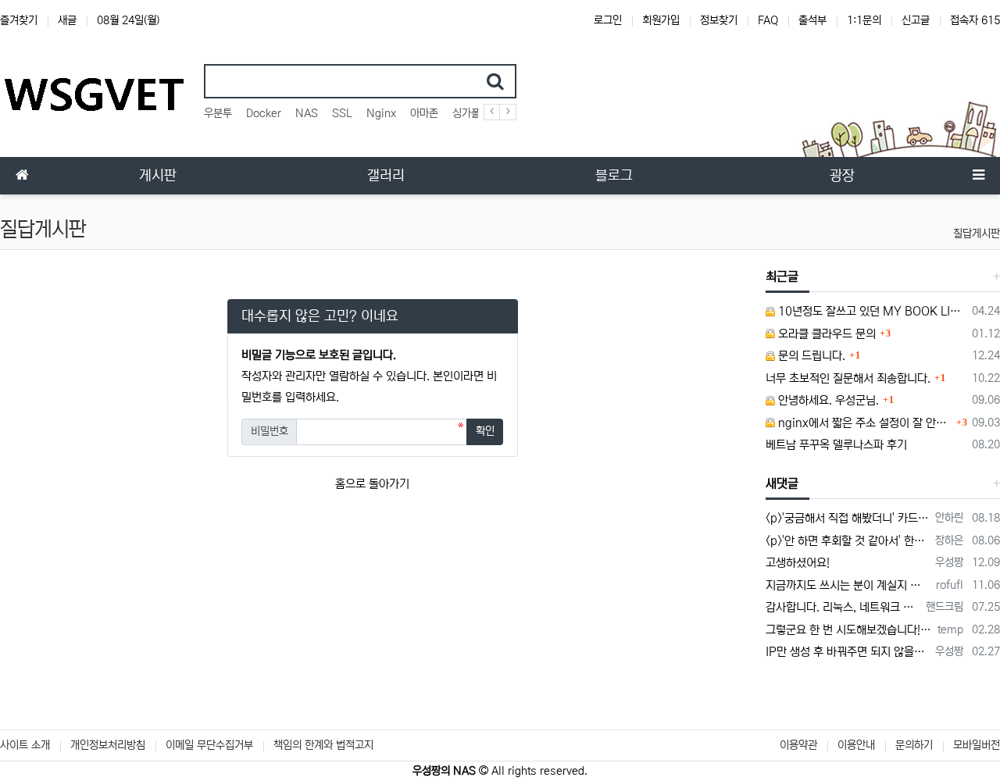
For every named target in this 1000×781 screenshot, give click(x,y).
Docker (263, 113)
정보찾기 (719, 20)
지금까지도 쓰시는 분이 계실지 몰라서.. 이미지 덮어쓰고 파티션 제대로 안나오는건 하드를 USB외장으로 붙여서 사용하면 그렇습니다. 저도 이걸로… (848, 585)
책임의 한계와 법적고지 (323, 745)
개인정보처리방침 (107, 745)
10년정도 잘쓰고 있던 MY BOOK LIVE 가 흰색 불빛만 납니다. (871, 311)
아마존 (424, 113)
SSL (342, 113)
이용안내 (856, 745)
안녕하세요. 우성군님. (827, 400)
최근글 (782, 276)
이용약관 (798, 745)
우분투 (218, 113)
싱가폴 (466, 113)
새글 (67, 20)
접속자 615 (975, 20)
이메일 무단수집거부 (209, 745)
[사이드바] (978, 175)
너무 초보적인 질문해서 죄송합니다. (848, 378)
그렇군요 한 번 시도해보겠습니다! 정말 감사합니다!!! (849, 630)
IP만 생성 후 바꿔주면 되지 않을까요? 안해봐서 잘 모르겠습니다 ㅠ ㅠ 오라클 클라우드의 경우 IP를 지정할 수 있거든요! (848, 651)
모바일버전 (976, 745)
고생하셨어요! (798, 562)
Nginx (381, 113)
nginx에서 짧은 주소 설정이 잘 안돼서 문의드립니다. (864, 423)
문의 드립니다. (810, 355)
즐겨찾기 (19, 20)
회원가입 (661, 20)
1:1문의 (864, 20)
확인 (485, 431)
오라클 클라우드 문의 (825, 334)
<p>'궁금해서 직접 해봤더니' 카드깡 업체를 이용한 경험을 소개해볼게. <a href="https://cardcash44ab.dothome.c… (848, 518)
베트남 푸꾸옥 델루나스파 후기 (836, 444)
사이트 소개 (25, 745)
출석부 (812, 20)
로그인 (608, 20)
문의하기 (914, 745)
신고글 (916, 20)
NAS (306, 113)
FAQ (768, 20)
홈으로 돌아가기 (372, 483)
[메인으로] (22, 175)
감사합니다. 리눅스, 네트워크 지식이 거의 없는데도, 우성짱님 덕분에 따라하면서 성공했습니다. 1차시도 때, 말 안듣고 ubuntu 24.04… (843, 607)
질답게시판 (976, 233)
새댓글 (782, 483)
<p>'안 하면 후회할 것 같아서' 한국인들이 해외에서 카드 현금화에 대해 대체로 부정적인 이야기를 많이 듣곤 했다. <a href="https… (848, 540)
